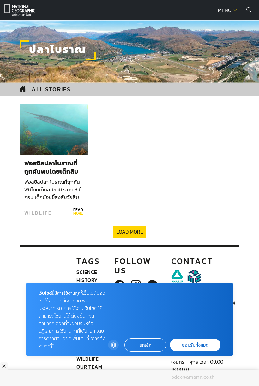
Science (86, 272)
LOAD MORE (129, 232)
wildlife (38, 213)
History (87, 280)
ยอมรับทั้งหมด (195, 345)
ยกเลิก (145, 345)
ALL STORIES (51, 89)
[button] (249, 10)
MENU (225, 10)
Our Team (89, 367)
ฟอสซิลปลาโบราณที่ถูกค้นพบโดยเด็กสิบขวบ (51, 171)
